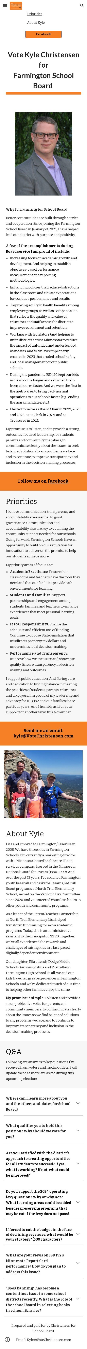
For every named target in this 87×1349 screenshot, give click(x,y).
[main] (43, 72)
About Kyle (36, 23)
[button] (5, 5)
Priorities (34, 14)
